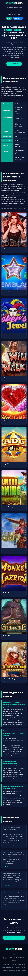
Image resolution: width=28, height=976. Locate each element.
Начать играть (14, 63)
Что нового (15, 11)
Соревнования (6, 11)
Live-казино (9, 7)
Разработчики (18, 7)
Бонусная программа (14, 14)
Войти (8, 18)
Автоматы (22, 11)
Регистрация (17, 18)
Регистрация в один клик (14, 938)
